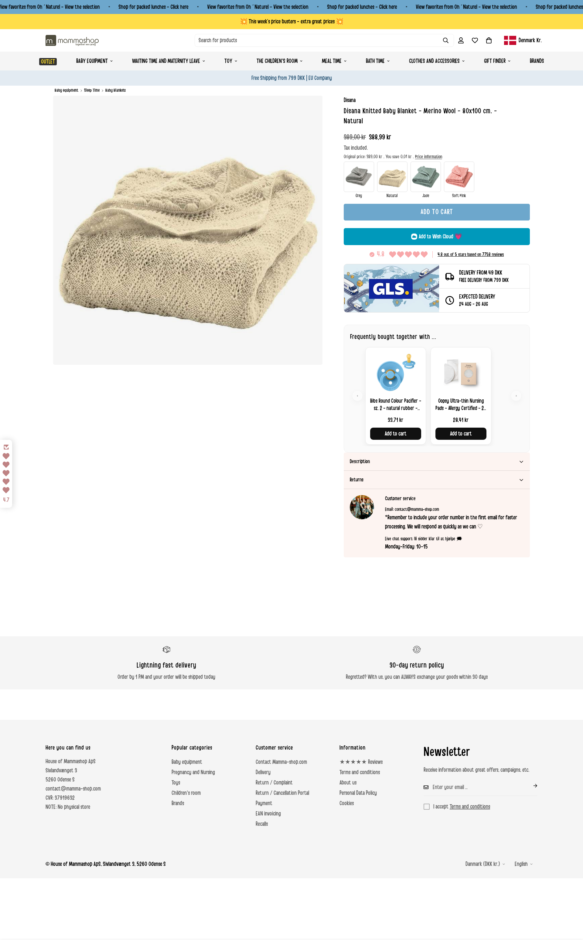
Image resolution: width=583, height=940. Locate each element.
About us (347, 783)
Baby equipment (92, 61)
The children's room (277, 61)
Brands (537, 61)
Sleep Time (92, 90)
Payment (264, 803)
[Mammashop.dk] (72, 40)
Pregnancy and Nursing (193, 772)
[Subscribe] (530, 785)
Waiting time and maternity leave (166, 61)
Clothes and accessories (434, 61)
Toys (176, 783)
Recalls (262, 824)
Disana (350, 100)
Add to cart (396, 434)
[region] (436, 396)
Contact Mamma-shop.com (281, 762)
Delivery (263, 772)
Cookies (346, 803)
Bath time (375, 61)
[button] (489, 40)
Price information (428, 156)
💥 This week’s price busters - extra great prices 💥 (291, 22)
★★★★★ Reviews (361, 762)
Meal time (332, 61)
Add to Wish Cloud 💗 (440, 237)
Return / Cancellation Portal (282, 793)
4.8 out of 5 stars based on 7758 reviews (471, 254)
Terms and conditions (359, 772)
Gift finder (495, 61)
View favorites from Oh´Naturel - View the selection (257, 7)
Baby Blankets (115, 90)
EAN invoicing (268, 814)
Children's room (186, 793)
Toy (228, 61)
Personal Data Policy (358, 793)
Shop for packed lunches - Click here (153, 7)
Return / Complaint (274, 783)
